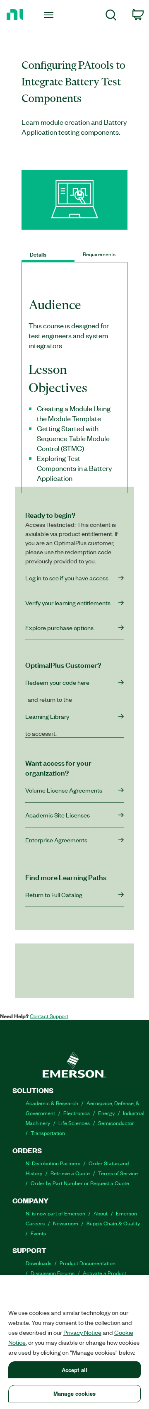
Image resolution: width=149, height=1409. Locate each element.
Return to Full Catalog (53, 894)
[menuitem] (111, 16)
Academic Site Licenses (57, 815)
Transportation (48, 1133)
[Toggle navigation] (49, 15)
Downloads (38, 1263)
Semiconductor (116, 1123)
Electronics (76, 1113)
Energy (106, 1113)
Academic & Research (52, 1103)
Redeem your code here (57, 682)
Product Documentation (87, 1263)
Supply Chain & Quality (113, 1223)
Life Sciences (74, 1123)
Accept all (74, 1370)
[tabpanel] (74, 394)
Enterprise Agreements (56, 840)
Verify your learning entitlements (68, 603)
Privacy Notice (82, 1332)
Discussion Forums (52, 1273)
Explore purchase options (59, 627)
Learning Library (47, 716)
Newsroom (65, 1223)
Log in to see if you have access (66, 578)
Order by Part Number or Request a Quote (80, 1183)
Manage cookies (74, 1393)
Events (38, 1233)
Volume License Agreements (63, 790)
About (101, 1213)
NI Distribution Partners (53, 1163)
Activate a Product (104, 1273)
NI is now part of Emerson (55, 1213)
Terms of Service (118, 1173)
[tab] (48, 254)
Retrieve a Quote (70, 1173)
